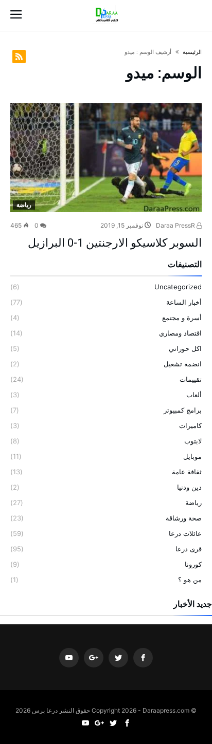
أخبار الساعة (184, 302)
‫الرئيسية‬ (192, 52)
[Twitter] (118, 658)
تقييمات (191, 379)
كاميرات (190, 425)
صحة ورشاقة (184, 518)
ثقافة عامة (187, 472)
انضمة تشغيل (183, 364)
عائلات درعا (185, 533)
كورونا (193, 564)
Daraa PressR (176, 225)
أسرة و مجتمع (182, 317)
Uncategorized (178, 287)
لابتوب (193, 441)
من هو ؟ (190, 579)
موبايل (192, 456)
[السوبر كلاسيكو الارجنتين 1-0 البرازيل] (106, 157)
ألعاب (194, 394)
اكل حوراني (185, 348)
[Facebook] (143, 658)
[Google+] (93, 658)
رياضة (23, 204)
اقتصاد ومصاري (180, 333)
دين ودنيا (189, 487)
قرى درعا (188, 549)
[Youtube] (69, 658)
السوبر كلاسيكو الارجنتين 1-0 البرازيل (115, 242)
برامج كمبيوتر (183, 410)
